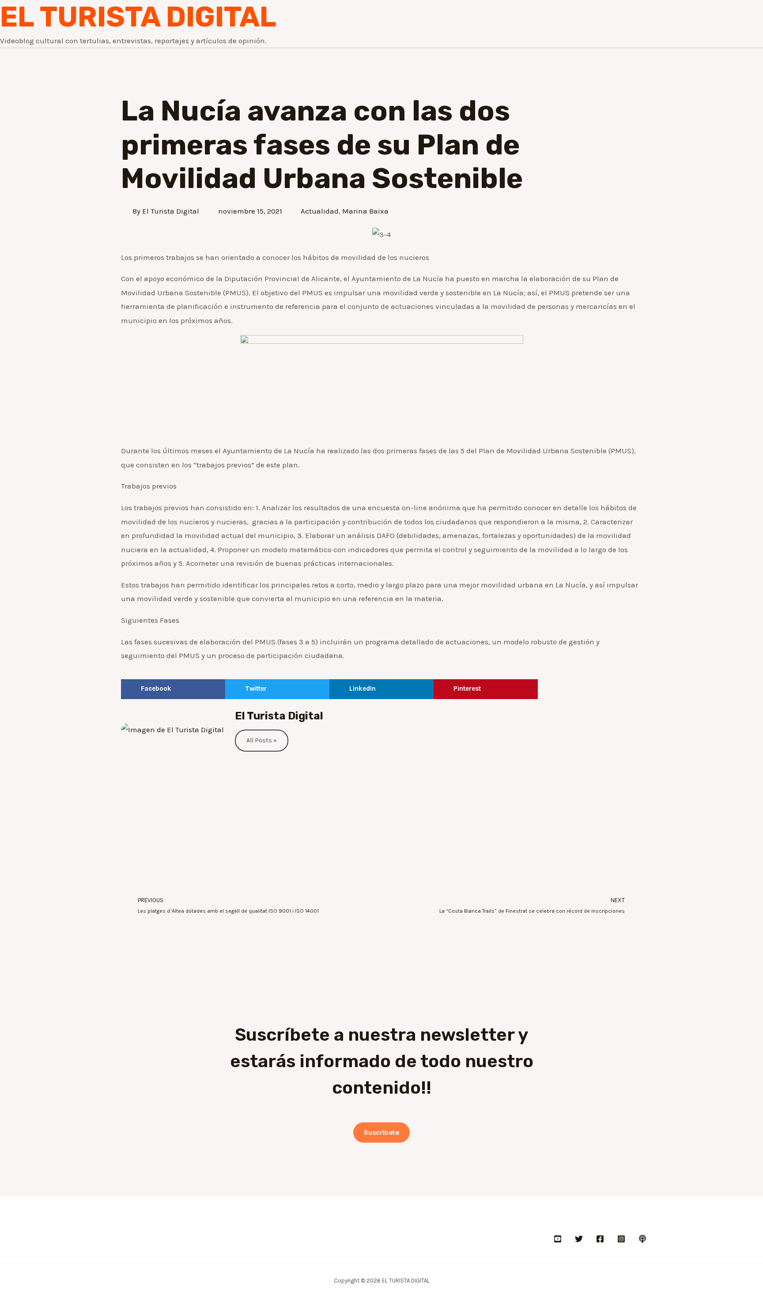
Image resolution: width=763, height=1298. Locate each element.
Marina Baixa (365, 211)
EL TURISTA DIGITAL (138, 17)
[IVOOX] (642, 1239)
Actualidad (320, 211)
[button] (173, 689)
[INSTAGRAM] (621, 1239)
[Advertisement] (381, 822)
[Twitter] (579, 1239)
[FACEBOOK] (600, 1239)
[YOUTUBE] (558, 1239)
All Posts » (261, 740)
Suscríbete (381, 1132)
